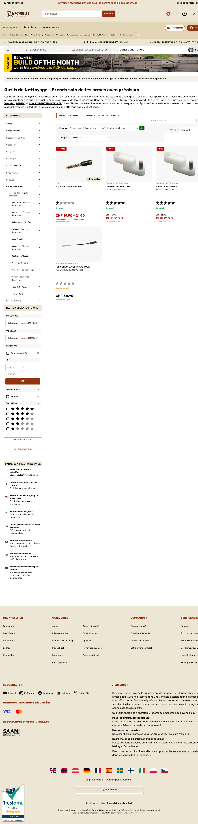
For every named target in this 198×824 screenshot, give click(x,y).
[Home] (7, 49)
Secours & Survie (91, 655)
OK (23, 381)
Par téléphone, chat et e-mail (23, 488)
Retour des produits (140, 640)
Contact (185, 626)
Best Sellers (9, 633)
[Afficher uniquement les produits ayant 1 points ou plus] (22, 428)
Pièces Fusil (49, 35)
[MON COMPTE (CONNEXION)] (185, 14)
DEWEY (20, 103)
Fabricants (50, 27)
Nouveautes (9, 640)
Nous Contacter (188, 655)
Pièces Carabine (16, 35)
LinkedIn (65, 693)
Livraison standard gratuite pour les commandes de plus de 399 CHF (99, 2)
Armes (5, 35)
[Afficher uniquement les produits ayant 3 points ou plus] (22, 418)
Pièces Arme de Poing (34, 35)
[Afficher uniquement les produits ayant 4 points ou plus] (22, 413)
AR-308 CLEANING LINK (118, 186)
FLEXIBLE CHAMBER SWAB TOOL (73, 267)
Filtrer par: (63, 128)
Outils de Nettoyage (63, 222)
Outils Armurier (103, 35)
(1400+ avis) (113, 42)
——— (138, 34)
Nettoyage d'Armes (127, 35)
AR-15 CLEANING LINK (167, 186)
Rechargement (72, 35)
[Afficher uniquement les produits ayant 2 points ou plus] (22, 423)
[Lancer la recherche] (108, 14)
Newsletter (8, 655)
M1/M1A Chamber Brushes (69, 186)
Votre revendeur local (141, 648)
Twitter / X (83, 693)
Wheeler (9, 103)
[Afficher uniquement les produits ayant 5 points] (22, 408)
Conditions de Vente (140, 633)
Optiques (114, 35)
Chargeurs (60, 35)
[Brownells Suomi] (131, 770)
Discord (12, 693)
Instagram (29, 693)
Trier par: (63, 137)
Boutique (9, 27)
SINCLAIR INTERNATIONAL (45, 103)
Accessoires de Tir (87, 35)
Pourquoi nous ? (138, 626)
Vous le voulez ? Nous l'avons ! (24, 475)
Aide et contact (14, 3)
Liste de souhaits (193, 14)
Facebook (48, 693)
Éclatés (29, 27)
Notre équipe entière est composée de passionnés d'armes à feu (21, 575)
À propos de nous (189, 633)
